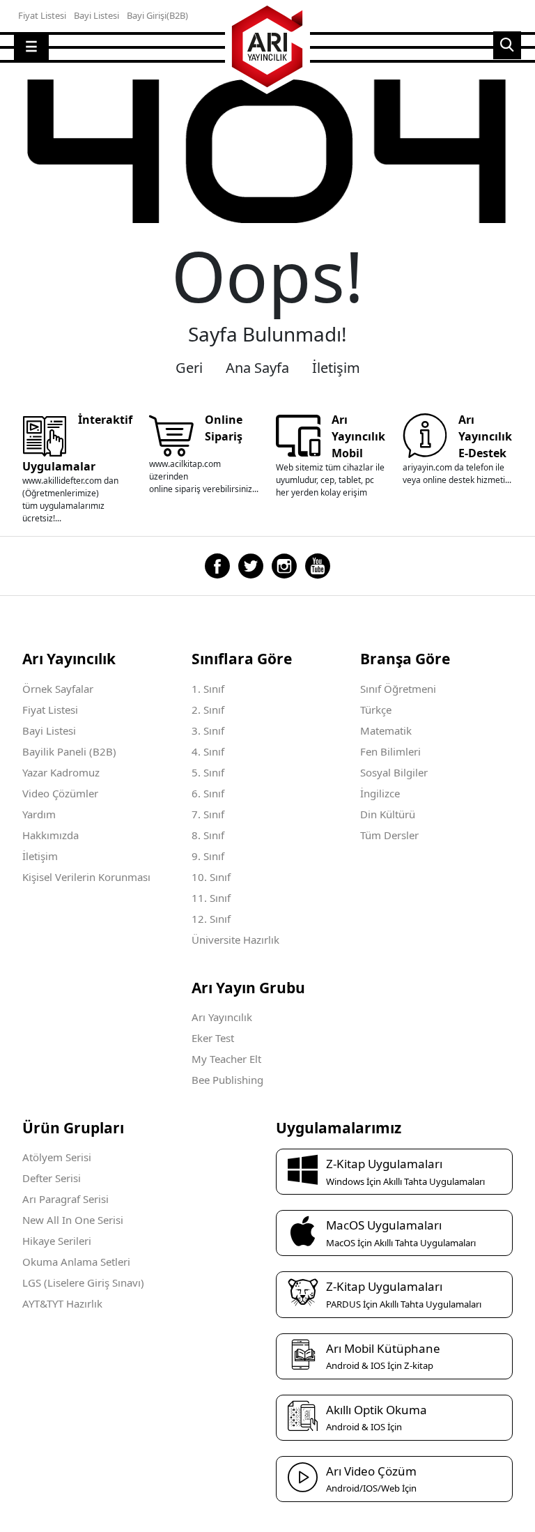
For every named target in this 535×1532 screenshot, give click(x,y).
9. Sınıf (208, 856)
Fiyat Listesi (50, 710)
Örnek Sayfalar (57, 689)
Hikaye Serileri (56, 1241)
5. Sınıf (208, 772)
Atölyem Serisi (56, 1157)
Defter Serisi (51, 1178)
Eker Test (213, 1038)
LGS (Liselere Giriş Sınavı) (83, 1282)
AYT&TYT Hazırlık (62, 1303)
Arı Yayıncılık (222, 1017)
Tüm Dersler (389, 835)
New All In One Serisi (72, 1220)
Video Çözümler (60, 793)
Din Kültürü (387, 814)
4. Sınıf (208, 751)
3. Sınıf (208, 730)
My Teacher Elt (226, 1059)
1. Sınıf (208, 689)
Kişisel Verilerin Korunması (86, 877)
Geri (189, 367)
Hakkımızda (50, 835)
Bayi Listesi (49, 730)
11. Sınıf (211, 898)
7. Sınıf (208, 814)
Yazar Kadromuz (61, 772)
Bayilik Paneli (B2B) (69, 751)
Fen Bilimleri (390, 751)
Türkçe (375, 710)
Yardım (39, 814)
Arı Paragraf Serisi (65, 1199)
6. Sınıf (208, 793)
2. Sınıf (208, 710)
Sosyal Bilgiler (394, 772)
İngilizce (380, 793)
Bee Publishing (227, 1080)
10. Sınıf (211, 877)
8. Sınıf (208, 835)
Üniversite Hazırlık (235, 940)
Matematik (386, 730)
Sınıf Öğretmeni (398, 689)
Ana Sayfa (257, 367)
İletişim (336, 367)
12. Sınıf (211, 919)
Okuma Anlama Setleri (76, 1262)
